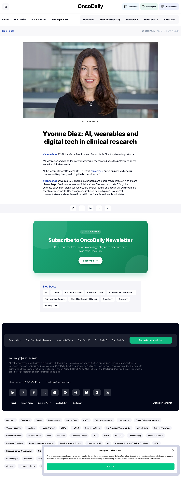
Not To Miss (20, 19)
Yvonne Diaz (51, 305)
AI (46, 292)
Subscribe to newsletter (150, 340)
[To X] (99, 208)
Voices (5, 19)
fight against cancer (55, 299)
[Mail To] (82, 208)
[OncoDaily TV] (55, 392)
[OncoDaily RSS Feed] (107, 392)
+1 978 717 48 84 (32, 382)
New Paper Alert (60, 19)
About (13, 403)
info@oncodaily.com (61, 382)
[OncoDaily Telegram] (76, 392)
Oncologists (151, 7)
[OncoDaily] (90, 6)
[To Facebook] (108, 208)
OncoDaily (108, 299)
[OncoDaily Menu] (5, 6)
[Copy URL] (73, 208)
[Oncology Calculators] (125, 6)
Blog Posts (8, 31)
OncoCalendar (171, 7)
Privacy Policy (27, 403)
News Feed (88, 19)
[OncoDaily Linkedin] (12, 392)
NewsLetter (169, 19)
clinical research (95, 292)
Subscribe (88, 260)
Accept (110, 466)
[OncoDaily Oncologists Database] (144, 6)
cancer (56, 292)
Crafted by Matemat (162, 402)
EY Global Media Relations (121, 292)
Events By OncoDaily (110, 19)
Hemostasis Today (64, 340)
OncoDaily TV (151, 19)
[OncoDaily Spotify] (65, 392)
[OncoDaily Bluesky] (86, 392)
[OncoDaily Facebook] (33, 392)
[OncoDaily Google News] (97, 392)
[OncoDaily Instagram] (44, 392)
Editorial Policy (44, 403)
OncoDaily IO (84, 340)
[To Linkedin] (90, 208)
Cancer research (73, 292)
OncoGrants (132, 19)
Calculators (132, 7)
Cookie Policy (61, 403)
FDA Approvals (39, 19)
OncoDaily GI (101, 340)
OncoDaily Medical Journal (38, 340)
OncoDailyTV (118, 340)
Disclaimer (77, 403)
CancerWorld (15, 340)
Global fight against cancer (84, 299)
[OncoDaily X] (23, 392)
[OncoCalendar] (162, 6)
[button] (173, 450)
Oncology (123, 299)
